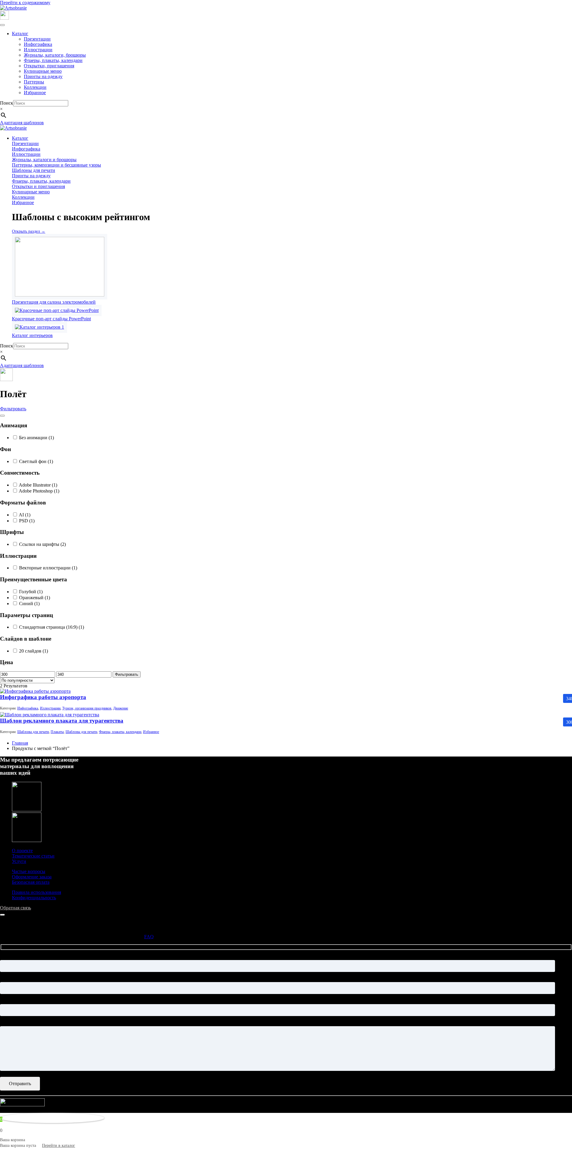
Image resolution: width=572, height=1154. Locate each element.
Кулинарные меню (43, 71)
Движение (120, 708)
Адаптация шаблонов (22, 122)
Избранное (35, 92)
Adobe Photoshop (38, 490)
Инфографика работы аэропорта (43, 697)
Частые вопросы (28, 871)
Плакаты (57, 732)
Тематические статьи (33, 855)
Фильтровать (13, 408)
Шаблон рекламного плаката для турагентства (61, 720)
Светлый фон (35, 461)
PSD (26, 520)
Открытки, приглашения (49, 65)
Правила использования (36, 892)
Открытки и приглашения (38, 186)
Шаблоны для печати (33, 170)
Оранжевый (34, 597)
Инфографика (38, 44)
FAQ (149, 936)
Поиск (6, 102)
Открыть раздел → (28, 231)
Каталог (20, 33)
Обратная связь (15, 907)
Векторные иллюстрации (47, 567)
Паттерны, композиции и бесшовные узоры (56, 164)
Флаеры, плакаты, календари (53, 60)
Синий (29, 603)
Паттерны (34, 81)
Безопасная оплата (30, 882)
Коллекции (35, 87)
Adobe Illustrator (37, 484)
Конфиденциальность (34, 897)
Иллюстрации (38, 49)
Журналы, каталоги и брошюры (44, 159)
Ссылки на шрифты (42, 544)
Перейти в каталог (58, 1145)
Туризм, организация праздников (86, 708)
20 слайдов (33, 650)
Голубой (30, 591)
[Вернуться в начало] (13, 7)
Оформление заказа (32, 876)
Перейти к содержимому (25, 2)
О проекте (22, 850)
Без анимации (36, 437)
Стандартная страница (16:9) (51, 627)
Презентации (37, 38)
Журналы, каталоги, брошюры (55, 55)
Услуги (19, 861)
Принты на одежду (43, 76)
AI (24, 514)
